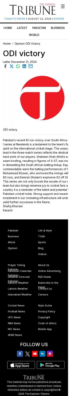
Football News (16, 311)
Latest (22, 27)
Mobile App (45, 329)
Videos (42, 254)
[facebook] (6, 66)
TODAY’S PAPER (15, 18)
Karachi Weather (18, 282)
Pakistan (39, 27)
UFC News (14, 317)
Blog (40, 248)
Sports (42, 242)
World (34, 35)
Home (8, 27)
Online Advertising (49, 270)
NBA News (14, 323)
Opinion (12, 248)
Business (58, 27)
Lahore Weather (18, 288)
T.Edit (41, 236)
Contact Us (45, 288)
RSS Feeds (44, 276)
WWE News (15, 334)
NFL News (14, 329)
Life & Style (45, 230)
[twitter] (12, 66)
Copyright (44, 317)
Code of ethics (47, 323)
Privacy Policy (46, 311)
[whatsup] (19, 66)
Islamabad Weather (20, 294)
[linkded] (25, 66)
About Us (43, 265)
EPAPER (59, 18)
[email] (31, 66)
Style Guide (45, 305)
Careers (43, 294)
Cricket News (16, 305)
